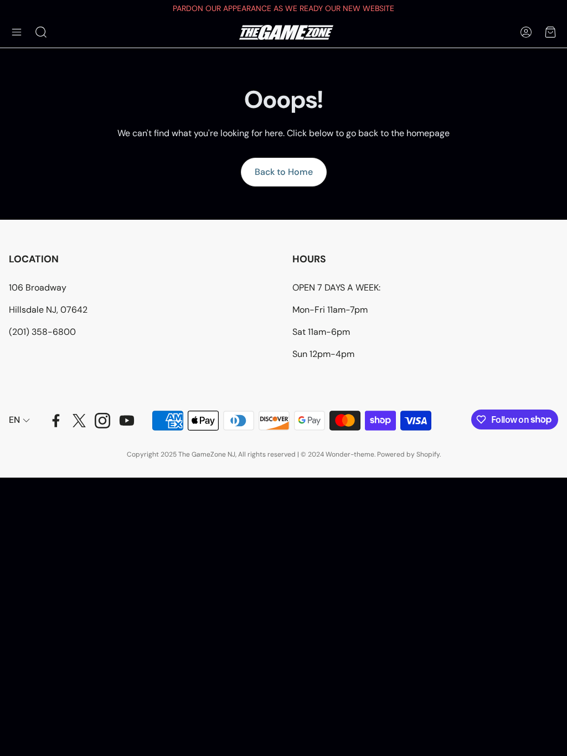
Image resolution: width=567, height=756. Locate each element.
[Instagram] (102, 420)
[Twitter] (79, 420)
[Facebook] (56, 420)
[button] (16, 32)
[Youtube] (127, 420)
